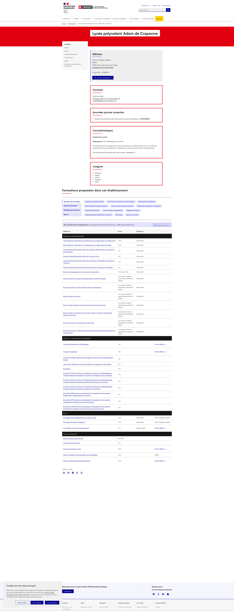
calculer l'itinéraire (103, 78)
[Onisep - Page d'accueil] (86, 7)
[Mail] (68, 473)
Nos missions (166, 5)
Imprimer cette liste (163, 225)
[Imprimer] (64, 473)
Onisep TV (145, 5)
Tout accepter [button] (52, 603)
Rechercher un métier (86, 607)
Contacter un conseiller (102, 19)
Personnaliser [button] (22, 603)
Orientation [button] (86, 19)
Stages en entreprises (142, 607)
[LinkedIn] (73, 473)
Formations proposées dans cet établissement (72, 65)
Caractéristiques (68, 57)
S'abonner (67, 591)
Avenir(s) (159, 19)
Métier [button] (76, 19)
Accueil (64, 23)
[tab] (72, 201)
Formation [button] (66, 19)
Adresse (66, 47)
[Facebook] (81, 473)
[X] (77, 473)
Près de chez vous (148, 19)
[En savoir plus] (134, 152)
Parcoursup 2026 (103, 607)
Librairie (155, 5)
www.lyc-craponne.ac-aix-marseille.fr (105, 98)
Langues (66, 61)
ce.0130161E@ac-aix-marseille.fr (104, 101)
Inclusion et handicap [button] (119, 19)
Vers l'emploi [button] (134, 19)
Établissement (72, 23)
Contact (66, 51)
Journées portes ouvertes (71, 54)
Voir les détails (159, 344)
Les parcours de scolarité (124, 607)
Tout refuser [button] (37, 603)
